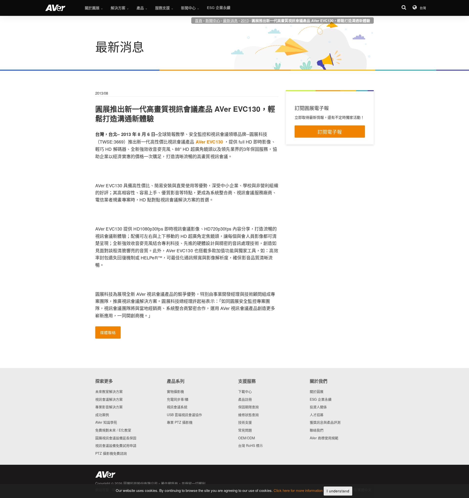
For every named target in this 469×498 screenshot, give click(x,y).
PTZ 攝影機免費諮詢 (111, 453)
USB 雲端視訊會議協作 (184, 414)
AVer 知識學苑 (106, 422)
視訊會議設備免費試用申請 (115, 445)
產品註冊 (245, 399)
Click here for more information (298, 490)
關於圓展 (316, 391)
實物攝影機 (175, 391)
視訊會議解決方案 (109, 399)
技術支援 (245, 422)
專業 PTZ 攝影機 (179, 422)
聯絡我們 (316, 430)
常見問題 (245, 430)
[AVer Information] (55, 7)
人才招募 (316, 414)
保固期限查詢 (248, 406)
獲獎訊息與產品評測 (325, 422)
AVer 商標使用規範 (324, 437)
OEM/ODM (246, 437)
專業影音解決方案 (109, 406)
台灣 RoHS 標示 (250, 445)
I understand (338, 490)
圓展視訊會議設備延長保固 (115, 437)
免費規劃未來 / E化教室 (113, 430)
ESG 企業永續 (320, 399)
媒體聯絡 (108, 332)
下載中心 (245, 391)
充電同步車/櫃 (177, 399)
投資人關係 (318, 406)
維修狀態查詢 (248, 414)
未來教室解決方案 (109, 391)
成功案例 (102, 414)
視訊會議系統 (177, 406)
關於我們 (318, 381)
